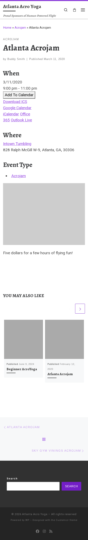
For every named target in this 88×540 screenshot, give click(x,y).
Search (12, 478)
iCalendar (11, 114)
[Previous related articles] (69, 309)
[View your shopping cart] (74, 9)
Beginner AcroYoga (22, 369)
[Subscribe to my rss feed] (50, 531)
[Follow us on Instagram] (44, 531)
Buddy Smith (16, 59)
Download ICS (15, 101)
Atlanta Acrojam (60, 373)
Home (7, 27)
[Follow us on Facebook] (37, 531)
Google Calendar (17, 107)
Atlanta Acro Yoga (34, 514)
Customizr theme (66, 520)
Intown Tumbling (17, 143)
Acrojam (20, 27)
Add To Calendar (19, 95)
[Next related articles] (80, 309)
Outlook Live (21, 120)
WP (27, 520)
